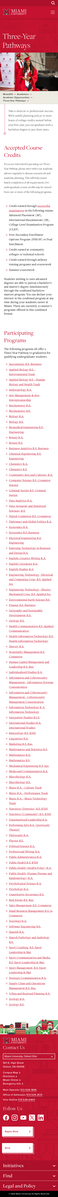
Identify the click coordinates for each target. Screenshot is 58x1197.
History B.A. (16, 646)
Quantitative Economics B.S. (26, 894)
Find (7, 1175)
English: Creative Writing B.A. (27, 558)
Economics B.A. (18, 527)
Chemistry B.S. (18, 469)
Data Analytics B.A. (20, 500)
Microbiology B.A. (20, 776)
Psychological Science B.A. (25, 883)
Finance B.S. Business (22, 605)
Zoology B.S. (16, 1004)
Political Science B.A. (22, 846)
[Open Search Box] (53, 3)
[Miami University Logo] (14, 12)
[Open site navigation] (52, 12)
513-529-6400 (26, 1099)
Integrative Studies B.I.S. (24, 717)
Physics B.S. (16, 840)
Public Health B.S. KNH (23, 862)
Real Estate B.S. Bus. (21, 900)
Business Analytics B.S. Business (29, 448)
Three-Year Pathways (14, 100)
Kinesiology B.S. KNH (22, 733)
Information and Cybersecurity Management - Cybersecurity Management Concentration (28, 697)
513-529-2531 (34, 1094)
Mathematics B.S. (19, 760)
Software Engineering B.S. (25, 926)
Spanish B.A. (16, 932)
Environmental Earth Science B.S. (29, 599)
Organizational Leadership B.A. (28, 819)
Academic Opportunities (16, 97)
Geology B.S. (17, 620)
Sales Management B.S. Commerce (30, 905)
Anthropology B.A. (20, 389)
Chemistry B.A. (18, 464)
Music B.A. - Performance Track (28, 793)
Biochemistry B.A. (20, 405)
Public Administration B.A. (25, 857)
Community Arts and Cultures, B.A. (31, 475)
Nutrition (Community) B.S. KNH (30, 814)
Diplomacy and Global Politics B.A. (30, 521)
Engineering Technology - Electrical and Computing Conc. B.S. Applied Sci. (31, 579)
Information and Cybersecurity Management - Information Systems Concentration (31, 682)
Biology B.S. (16, 422)
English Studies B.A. (21, 569)
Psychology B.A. (19, 889)
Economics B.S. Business (24, 532)
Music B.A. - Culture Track (25, 787)
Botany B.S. (16, 443)
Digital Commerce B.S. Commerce (30, 516)
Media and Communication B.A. (28, 771)
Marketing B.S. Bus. (21, 744)
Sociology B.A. (18, 921)
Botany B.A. (16, 437)
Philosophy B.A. (19, 835)
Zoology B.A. (17, 999)
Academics (23, 94)
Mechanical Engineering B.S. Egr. (29, 766)
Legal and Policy (19, 1186)
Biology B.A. (16, 416)
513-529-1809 (28, 1089)
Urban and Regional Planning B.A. (29, 993)
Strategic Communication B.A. (28, 978)
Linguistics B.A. (18, 738)
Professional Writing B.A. (24, 851)
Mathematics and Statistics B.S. (28, 749)
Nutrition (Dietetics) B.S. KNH (28, 808)
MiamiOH (8, 94)
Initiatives (13, 1165)
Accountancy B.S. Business (25, 364)
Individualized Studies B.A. (26, 672)
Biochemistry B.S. (20, 411)
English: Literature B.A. (23, 564)
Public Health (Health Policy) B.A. (30, 868)
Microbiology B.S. (20, 782)
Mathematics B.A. (20, 755)
